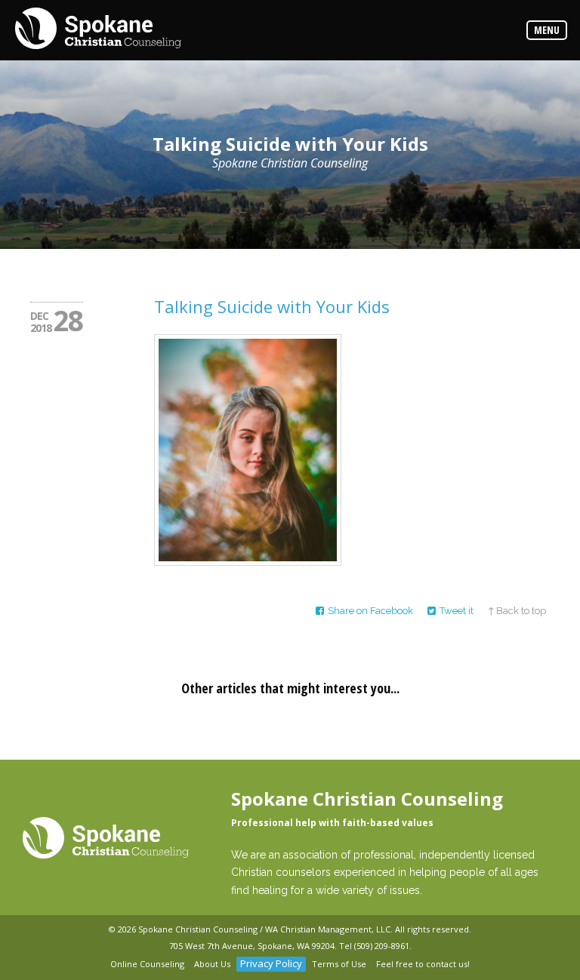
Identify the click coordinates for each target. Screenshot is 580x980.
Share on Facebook (370, 610)
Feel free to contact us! (423, 963)
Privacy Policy (271, 963)
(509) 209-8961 (381, 945)
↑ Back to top (517, 610)
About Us (212, 963)
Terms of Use (339, 963)
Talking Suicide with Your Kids (272, 306)
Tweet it (457, 610)
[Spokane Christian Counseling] (98, 29)
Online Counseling (147, 963)
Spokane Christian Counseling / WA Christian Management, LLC (264, 929)
